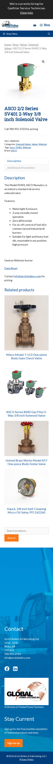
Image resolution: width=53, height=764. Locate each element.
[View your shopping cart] (35, 25)
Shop (15, 44)
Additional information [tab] (21, 167)
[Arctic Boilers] (10, 25)
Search (11, 537)
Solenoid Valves (23, 144)
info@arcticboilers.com (27, 276)
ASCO (14, 150)
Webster (43, 144)
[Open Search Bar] (49, 34)
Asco (12, 147)
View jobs (26, 12)
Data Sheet (10, 268)
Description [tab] (14, 161)
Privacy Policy (26, 759)
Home (7, 44)
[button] (43, 61)
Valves (23, 44)
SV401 (19, 147)
